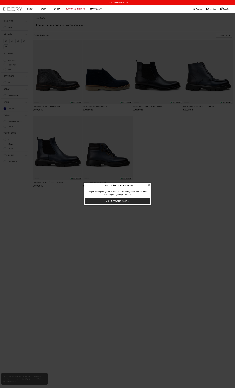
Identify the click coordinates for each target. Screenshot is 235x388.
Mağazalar (96, 9)
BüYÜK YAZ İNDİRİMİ (75, 9)
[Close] (149, 185)
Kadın (44, 9)
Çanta (57, 9)
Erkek (30, 9)
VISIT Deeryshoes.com (117, 201)
